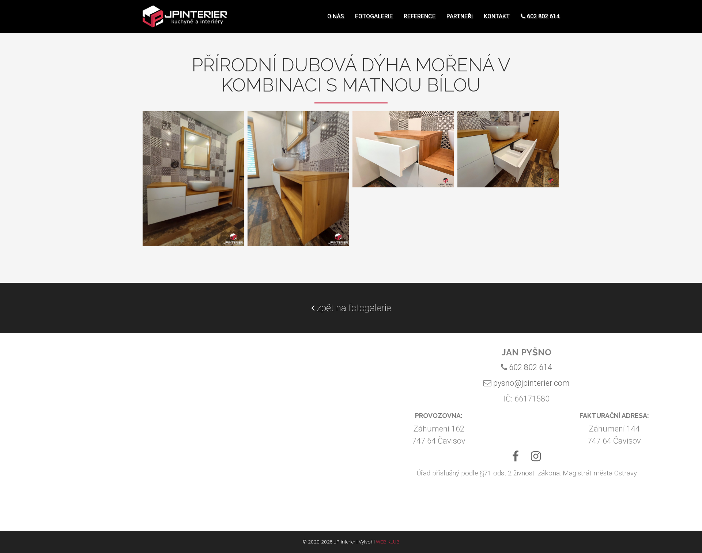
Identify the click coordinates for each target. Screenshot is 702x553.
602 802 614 (542, 16)
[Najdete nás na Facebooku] (515, 458)
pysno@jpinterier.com (531, 383)
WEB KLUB (388, 542)
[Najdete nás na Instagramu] (535, 458)
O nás (335, 16)
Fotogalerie (374, 16)
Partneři (459, 16)
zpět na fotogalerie (352, 307)
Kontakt (497, 16)
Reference (419, 16)
